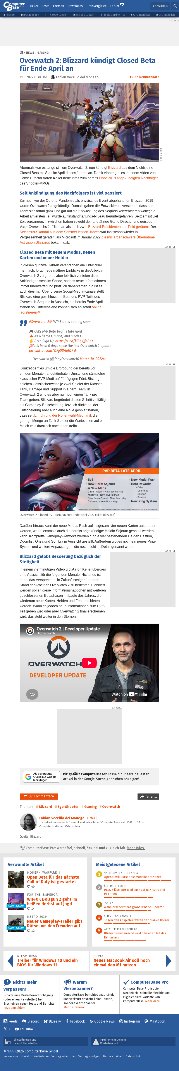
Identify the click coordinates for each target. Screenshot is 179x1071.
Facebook (77, 1021)
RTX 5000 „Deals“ (57, 14)
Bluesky (55, 1021)
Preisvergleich (96, 6)
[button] (175, 6)
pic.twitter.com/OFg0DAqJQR (51, 350)
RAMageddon (31, 14)
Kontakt (26, 1056)
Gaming (43, 53)
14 (32, 909)
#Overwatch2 (39, 322)
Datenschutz (134, 1056)
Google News (104, 1021)
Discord (33, 1021)
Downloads (75, 6)
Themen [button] (58, 6)
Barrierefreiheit (113, 1056)
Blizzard (114, 167)
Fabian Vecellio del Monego (61, 818)
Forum (114, 6)
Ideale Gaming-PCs (114, 14)
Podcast (10, 14)
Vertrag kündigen (89, 1056)
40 (32, 886)
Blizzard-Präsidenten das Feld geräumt (118, 227)
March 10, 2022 (91, 359)
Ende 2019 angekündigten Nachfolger (128, 178)
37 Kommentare (40, 796)
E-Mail (91, 818)
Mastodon (157, 1021)
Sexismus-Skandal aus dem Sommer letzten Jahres (60, 232)
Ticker (34, 6)
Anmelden (160, 6)
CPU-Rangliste (167, 14)
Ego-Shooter (68, 807)
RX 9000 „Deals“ (85, 14)
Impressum (10, 1056)
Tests (45, 6)
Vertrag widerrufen (64, 1056)
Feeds (13, 1021)
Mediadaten (41, 1056)
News (30, 53)
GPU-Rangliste (141, 14)
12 (32, 931)
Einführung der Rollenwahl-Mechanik (63, 415)
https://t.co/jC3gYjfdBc (73, 341)
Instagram (132, 1021)
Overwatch (111, 807)
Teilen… (150, 796)
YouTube (26, 1029)
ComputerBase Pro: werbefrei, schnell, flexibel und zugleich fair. (85, 848)
